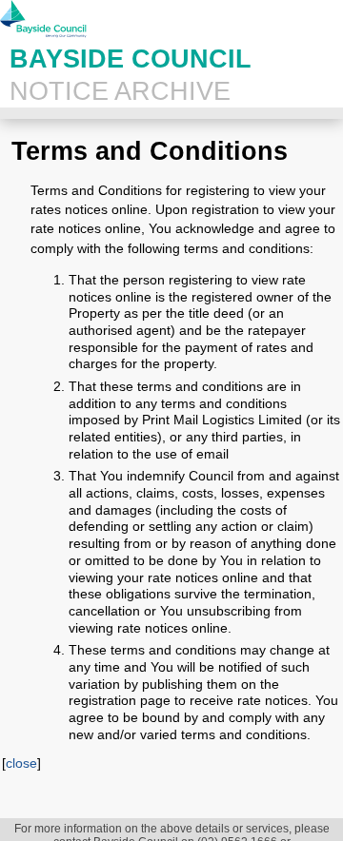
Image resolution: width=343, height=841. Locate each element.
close (21, 763)
